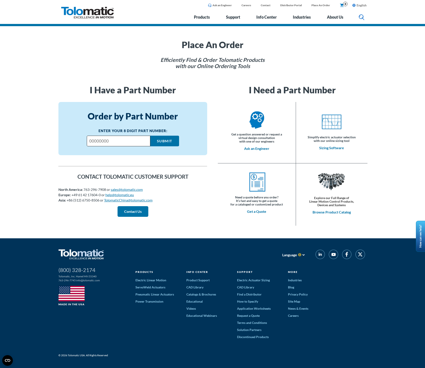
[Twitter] (360, 255)
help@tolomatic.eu (119, 195)
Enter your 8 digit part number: (133, 131)
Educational (194, 301)
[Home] (87, 17)
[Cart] (342, 5)
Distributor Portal (291, 5)
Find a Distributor (249, 294)
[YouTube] (333, 255)
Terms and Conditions (252, 323)
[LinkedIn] (320, 255)
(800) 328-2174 (76, 270)
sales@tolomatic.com (127, 189)
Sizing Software (331, 148)
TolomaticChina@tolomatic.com (128, 200)
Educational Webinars (201, 315)
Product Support (198, 280)
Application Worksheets (254, 308)
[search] (362, 17)
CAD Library (194, 287)
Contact (265, 5)
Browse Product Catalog (332, 212)
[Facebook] (346, 255)
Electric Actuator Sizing (253, 280)
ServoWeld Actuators (150, 287)
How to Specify (247, 301)
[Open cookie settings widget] (7, 360)
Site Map (294, 301)
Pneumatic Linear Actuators (154, 294)
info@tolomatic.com (88, 280)
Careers (246, 5)
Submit (164, 141)
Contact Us (133, 211)
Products (202, 17)
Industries (302, 17)
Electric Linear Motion (150, 280)
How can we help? (420, 236)
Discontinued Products (253, 337)
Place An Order (320, 5)
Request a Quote (248, 315)
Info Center (266, 17)
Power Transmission (149, 301)
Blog (291, 287)
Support (233, 17)
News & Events (298, 308)
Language (289, 255)
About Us (335, 17)
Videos (191, 308)
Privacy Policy (298, 294)
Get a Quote (256, 211)
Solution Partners (249, 330)
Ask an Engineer (222, 5)
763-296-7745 (67, 280)
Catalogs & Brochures (201, 294)
